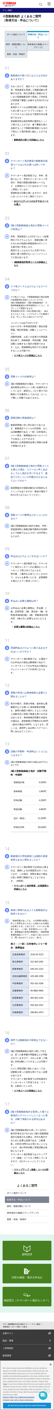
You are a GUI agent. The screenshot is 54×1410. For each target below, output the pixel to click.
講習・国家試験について (16, 45)
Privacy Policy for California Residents (19, 1397)
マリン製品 (36, 1324)
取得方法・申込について (38, 36)
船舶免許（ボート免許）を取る (15, 1327)
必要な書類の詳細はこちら (27, 626)
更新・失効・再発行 (16, 54)
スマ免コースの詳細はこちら (28, 355)
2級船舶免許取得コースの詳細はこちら (31, 264)
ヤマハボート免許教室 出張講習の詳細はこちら (31, 887)
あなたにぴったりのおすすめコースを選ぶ (31, 203)
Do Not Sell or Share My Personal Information (27, 1405)
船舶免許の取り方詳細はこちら (29, 140)
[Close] (50, 1364)
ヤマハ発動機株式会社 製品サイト (16, 1324)
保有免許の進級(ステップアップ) (38, 45)
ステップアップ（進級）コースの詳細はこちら (31, 1171)
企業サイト (8, 1333)
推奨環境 (7, 1355)
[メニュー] (49, 4)
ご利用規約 (8, 1348)
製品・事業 (8, 1340)
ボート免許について (16, 34)
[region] (27, 1385)
